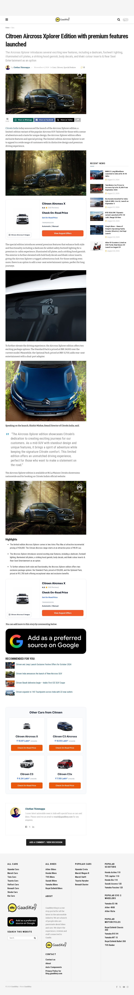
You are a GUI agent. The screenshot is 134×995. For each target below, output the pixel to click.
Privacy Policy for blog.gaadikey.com (54, 972)
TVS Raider (110, 945)
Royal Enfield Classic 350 (114, 928)
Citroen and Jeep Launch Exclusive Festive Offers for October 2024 (43, 664)
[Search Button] (118, 20)
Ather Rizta (110, 911)
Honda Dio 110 (111, 880)
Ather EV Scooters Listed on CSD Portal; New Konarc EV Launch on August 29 (115, 245)
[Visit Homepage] (62, 19)
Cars (12, 28)
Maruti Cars (12, 873)
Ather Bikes (51, 869)
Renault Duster (81, 884)
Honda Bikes (51, 873)
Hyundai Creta (81, 869)
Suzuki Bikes (51, 881)
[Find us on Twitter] (120, 987)
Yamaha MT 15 (111, 937)
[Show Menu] (6, 20)
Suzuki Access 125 (113, 884)
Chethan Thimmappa (21, 67)
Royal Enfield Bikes (54, 888)
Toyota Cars (12, 881)
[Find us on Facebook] (116, 987)
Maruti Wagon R (82, 873)
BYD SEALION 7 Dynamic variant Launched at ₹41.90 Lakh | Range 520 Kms (115, 215)
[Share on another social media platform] (78, 120)
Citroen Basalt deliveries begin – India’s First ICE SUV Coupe (40, 683)
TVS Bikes (50, 877)
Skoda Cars (12, 892)
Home (7, 28)
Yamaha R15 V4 (111, 933)
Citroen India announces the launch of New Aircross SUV (39, 673)
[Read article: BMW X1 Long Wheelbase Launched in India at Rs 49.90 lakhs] (96, 175)
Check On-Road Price (27, 748)
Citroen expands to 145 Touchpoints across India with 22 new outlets (44, 692)
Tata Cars (11, 877)
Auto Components (54, 967)
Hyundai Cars (13, 869)
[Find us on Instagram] (128, 987)
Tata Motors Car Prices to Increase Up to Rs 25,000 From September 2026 (116, 187)
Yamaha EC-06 (111, 903)
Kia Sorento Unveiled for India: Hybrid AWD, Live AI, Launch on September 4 (117, 201)
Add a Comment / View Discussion (45, 842)
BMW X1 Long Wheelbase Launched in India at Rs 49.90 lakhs (116, 173)
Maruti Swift (80, 877)
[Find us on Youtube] (124, 987)
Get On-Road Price (50, 218)
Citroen (60, 67)
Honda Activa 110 (112, 872)
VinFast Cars (13, 884)
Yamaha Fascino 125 (114, 887)
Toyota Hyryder (82, 881)
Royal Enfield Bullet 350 (115, 941)
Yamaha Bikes (52, 884)
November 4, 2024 (41, 67)
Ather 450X (110, 907)
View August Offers (62, 233)
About (48, 963)
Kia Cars (11, 896)
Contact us (50, 959)
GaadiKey (14, 987)
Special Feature (70, 67)
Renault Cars (13, 888)
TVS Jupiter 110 (112, 876)
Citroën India (11, 128)
